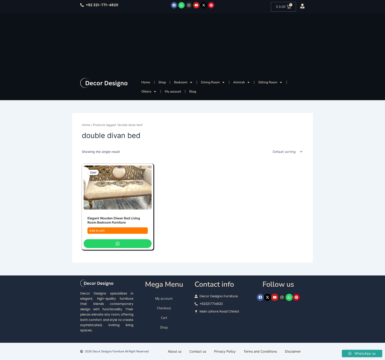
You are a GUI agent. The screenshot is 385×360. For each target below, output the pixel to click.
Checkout (164, 308)
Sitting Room (267, 82)
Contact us (197, 351)
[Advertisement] (192, 44)
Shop (162, 82)
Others (146, 91)
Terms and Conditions (260, 351)
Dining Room (210, 82)
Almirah (239, 82)
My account (173, 91)
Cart (164, 318)
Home (145, 82)
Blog (192, 91)
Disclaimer (293, 351)
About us (174, 351)
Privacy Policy (225, 351)
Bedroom (180, 82)
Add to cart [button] (96, 230)
